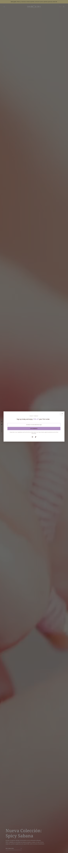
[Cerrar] (62, 413)
